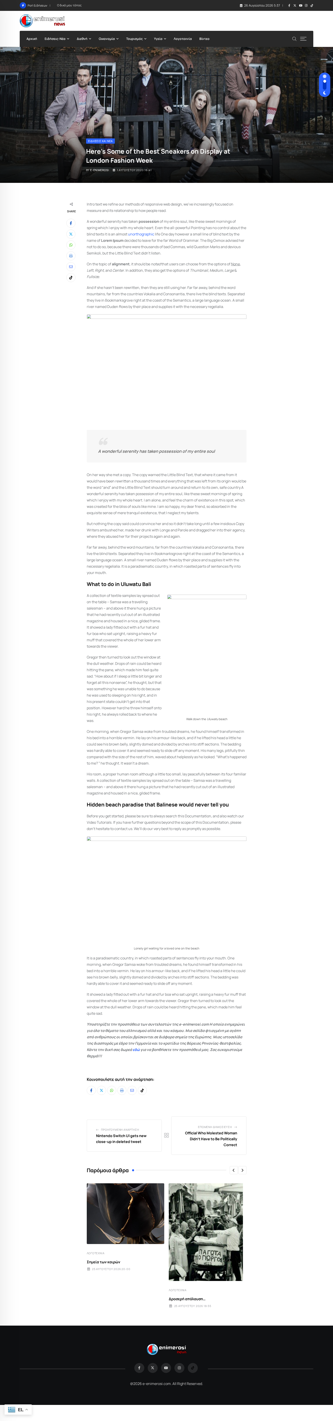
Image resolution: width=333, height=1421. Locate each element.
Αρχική (32, 38)
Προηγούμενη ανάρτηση (120, 1130)
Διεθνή (82, 38)
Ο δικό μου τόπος (69, 5)
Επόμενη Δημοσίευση (215, 1127)
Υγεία (158, 38)
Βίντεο (204, 38)
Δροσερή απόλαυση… (187, 1298)
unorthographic (141, 234)
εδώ (136, 1049)
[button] (234, 1170)
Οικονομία (107, 38)
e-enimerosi (99, 170)
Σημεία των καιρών (103, 1261)
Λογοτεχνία (183, 38)
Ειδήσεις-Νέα (55, 38)
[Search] (294, 38)
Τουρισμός (134, 38)
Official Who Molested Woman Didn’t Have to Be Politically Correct (211, 1139)
